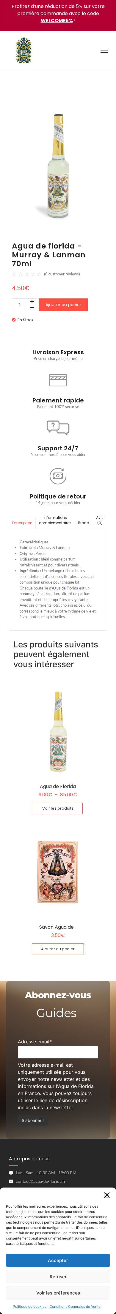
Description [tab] (22, 522)
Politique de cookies (29, 1306)
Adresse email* (35, 1041)
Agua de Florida (65, 588)
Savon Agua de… (57, 927)
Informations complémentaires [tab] (55, 520)
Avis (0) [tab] (100, 520)
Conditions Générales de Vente (75, 1306)
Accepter (58, 1260)
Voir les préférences (58, 1293)
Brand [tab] (83, 522)
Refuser (58, 1276)
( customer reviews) (62, 274)
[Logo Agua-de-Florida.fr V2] (24, 50)
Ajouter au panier (63, 305)
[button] (107, 1195)
